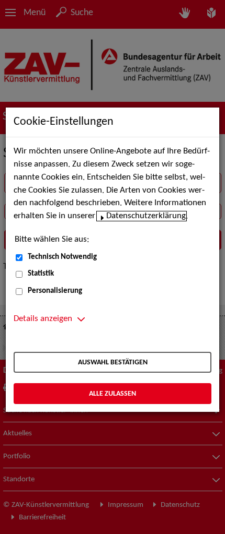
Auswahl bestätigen (113, 362)
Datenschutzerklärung (146, 216)
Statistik (41, 274)
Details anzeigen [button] (43, 319)
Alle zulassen (112, 394)
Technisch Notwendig (62, 257)
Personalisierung (55, 291)
